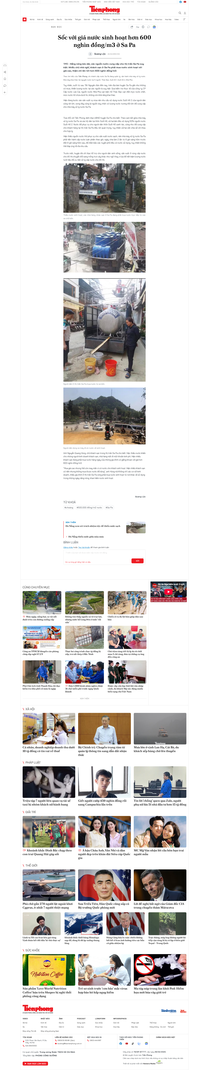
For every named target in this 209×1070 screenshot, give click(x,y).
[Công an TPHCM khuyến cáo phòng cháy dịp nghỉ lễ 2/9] (42, 637)
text (137, 27)
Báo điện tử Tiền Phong (104, 10)
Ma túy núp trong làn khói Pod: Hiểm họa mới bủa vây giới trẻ (159, 990)
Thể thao (106, 19)
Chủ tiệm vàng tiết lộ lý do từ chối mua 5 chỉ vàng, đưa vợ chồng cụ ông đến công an (126, 654)
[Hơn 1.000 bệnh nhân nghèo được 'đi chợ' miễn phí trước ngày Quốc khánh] (84, 672)
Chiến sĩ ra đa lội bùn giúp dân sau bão (125, 618)
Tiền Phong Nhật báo (91, 2)
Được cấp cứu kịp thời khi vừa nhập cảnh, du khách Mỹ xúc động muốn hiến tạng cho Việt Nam (125, 688)
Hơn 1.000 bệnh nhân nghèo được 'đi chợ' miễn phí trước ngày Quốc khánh (84, 688)
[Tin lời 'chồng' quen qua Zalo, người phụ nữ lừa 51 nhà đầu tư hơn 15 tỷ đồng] (160, 782)
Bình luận (5, 85)
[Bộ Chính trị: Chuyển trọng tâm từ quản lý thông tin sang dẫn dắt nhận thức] (104, 728)
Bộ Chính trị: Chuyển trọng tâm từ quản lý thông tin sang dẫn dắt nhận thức (102, 751)
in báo (143, 27)
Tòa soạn (141, 2)
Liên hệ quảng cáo (64, 1037)
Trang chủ (24, 19)
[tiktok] (134, 1043)
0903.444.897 (95, 1040)
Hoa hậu (168, 19)
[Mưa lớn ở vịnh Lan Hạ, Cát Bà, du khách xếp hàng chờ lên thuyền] (160, 728)
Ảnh (61, 1019)
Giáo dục (148, 19)
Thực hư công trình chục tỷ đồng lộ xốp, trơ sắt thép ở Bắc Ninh (83, 652)
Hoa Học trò (128, 2)
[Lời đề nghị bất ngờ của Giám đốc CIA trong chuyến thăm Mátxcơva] (160, 885)
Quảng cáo (153, 2)
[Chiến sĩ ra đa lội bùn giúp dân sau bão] (127, 602)
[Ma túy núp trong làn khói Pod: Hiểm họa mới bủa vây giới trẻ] (160, 970)
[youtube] (184, 2)
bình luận (148, 27)
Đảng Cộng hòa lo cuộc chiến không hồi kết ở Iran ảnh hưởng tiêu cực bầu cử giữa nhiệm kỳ (125, 940)
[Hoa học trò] (183, 1011)
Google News (154, 27)
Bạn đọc (56, 27)
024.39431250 (31, 1046)
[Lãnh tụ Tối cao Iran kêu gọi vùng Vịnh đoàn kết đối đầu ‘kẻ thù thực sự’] (42, 923)
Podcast (81, 1019)
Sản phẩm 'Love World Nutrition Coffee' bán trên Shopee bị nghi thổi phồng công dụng (47, 992)
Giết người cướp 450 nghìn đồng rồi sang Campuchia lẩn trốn (102, 802)
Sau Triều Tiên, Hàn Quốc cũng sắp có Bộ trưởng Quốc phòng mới (103, 905)
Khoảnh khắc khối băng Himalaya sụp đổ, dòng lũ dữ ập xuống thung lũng (82, 940)
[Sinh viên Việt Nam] (168, 1011)
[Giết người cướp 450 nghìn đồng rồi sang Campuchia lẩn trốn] (104, 782)
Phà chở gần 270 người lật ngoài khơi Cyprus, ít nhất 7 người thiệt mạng (48, 905)
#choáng (68, 507)
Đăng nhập (68, 547)
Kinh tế (40, 19)
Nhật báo (45, 1019)
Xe (124, 19)
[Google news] (147, 1043)
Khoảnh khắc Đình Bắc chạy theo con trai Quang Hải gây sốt (47, 852)
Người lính (117, 19)
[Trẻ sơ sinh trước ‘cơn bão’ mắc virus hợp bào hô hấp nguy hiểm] (104, 970)
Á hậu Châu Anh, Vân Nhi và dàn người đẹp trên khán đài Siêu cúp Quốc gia (104, 854)
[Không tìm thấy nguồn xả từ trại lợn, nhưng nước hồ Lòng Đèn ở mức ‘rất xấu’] (84, 602)
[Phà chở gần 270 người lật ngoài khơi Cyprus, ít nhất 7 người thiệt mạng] (49, 885)
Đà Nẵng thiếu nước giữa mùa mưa (86, 536)
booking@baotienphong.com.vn (70, 1043)
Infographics (120, 1019)
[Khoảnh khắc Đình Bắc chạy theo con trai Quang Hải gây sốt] (49, 832)
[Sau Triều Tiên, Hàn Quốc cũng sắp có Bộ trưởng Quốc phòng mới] (104, 885)
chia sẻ (132, 27)
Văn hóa (131, 19)
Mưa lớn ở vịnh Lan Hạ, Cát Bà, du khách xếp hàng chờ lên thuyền (156, 749)
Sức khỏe (68, 19)
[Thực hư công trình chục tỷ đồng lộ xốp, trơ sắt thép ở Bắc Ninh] (84, 637)
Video (176, 19)
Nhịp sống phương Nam (50, 1031)
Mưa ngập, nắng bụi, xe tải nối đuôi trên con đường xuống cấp (40, 618)
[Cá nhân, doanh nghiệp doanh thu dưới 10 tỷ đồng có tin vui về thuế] (49, 728)
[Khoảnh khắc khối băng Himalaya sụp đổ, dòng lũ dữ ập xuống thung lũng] (84, 923)
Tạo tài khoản (84, 547)
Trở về (5, 92)
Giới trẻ (87, 19)
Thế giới (78, 19)
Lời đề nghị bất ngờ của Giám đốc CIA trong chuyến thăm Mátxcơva (159, 905)
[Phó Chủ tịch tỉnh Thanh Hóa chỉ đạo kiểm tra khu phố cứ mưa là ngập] (42, 672)
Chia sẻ (5, 72)
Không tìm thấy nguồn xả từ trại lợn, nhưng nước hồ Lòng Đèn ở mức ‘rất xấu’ (83, 619)
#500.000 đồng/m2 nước (89, 507)
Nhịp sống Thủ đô (29, 1031)
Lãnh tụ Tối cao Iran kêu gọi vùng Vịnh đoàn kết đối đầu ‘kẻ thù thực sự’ (42, 939)
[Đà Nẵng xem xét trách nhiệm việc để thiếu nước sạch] (136, 527)
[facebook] (180, 2)
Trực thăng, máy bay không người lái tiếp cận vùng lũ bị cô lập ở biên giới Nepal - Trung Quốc (167, 940)
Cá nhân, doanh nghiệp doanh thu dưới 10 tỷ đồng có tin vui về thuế (49, 749)
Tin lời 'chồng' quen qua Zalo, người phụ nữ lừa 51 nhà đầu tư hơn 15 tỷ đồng (160, 802)
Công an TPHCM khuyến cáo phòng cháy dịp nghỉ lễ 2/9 (41, 652)
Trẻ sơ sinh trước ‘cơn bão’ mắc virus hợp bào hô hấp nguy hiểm (102, 990)
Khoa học (158, 19)
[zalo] (140, 1043)
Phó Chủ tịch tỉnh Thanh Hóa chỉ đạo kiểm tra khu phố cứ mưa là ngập (41, 687)
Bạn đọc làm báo (36, 1063)
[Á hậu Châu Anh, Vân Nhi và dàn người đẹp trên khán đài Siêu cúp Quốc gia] (104, 832)
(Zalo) (72, 1040)
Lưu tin (5, 78)
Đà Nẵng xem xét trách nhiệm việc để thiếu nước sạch (93, 526)
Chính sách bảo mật (165, 1037)
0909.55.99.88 (64, 1040)
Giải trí (139, 19)
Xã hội (32, 19)
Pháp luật (96, 19)
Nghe (5, 65)
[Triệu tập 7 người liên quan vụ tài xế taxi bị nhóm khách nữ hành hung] (49, 782)
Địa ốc (59, 19)
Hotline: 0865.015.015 (70, 2)
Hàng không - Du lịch (158, 1027)
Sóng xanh (50, 19)
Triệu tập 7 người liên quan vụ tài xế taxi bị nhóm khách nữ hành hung (47, 802)
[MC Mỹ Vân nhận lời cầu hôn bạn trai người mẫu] (160, 832)
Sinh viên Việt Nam (112, 2)
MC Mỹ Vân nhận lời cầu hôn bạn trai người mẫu (159, 852)
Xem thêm (184, 19)
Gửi (137, 561)
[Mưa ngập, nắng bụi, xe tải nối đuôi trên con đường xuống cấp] (42, 602)
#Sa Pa (109, 507)
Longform (100, 1019)
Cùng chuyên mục (36, 587)
